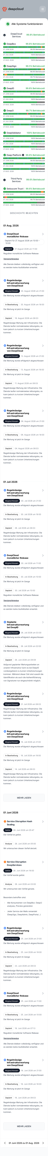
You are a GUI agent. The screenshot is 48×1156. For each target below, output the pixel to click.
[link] (24, 253)
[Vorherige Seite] (14, 1143)
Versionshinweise (11, 259)
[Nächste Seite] (34, 1143)
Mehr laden (24, 797)
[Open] (42, 9)
